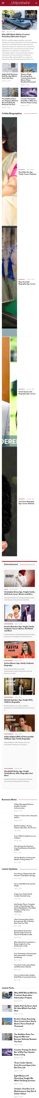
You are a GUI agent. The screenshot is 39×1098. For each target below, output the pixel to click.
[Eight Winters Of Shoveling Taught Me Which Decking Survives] (7, 1078)
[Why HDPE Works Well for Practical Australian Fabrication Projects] (19, 20)
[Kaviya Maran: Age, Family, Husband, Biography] (19, 649)
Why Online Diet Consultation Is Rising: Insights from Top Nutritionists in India (24, 944)
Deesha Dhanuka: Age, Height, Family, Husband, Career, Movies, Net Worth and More (19, 629)
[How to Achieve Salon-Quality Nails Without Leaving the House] (7, 977)
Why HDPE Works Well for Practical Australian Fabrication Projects (25, 995)
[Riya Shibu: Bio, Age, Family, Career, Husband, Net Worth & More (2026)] (9, 172)
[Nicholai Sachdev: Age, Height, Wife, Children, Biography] (19, 686)
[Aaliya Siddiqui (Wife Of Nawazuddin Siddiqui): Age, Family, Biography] (19, 723)
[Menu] (3, 3)
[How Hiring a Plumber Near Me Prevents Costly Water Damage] (7, 876)
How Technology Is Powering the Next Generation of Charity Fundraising (25, 955)
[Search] (36, 3)
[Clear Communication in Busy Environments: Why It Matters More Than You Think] (7, 922)
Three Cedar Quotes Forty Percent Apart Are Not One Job (25, 1065)
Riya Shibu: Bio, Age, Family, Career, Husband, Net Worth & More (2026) (28, 174)
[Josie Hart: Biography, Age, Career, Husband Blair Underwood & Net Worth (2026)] (9, 501)
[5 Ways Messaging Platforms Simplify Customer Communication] (7, 806)
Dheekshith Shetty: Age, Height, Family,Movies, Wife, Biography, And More (18, 773)
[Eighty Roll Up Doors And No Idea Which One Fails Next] (10, 67)
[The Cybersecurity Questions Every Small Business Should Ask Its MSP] (7, 848)
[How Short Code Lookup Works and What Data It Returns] (7, 967)
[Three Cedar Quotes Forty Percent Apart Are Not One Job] (7, 1065)
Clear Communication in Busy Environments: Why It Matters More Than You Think (24, 921)
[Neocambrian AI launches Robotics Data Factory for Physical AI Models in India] (7, 933)
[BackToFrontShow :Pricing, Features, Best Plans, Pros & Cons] (7, 828)
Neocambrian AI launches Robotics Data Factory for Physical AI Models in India (23, 932)
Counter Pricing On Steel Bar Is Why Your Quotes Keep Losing (29, 101)
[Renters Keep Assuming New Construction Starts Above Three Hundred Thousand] (29, 67)
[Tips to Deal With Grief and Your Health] (7, 886)
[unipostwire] (20, 3)
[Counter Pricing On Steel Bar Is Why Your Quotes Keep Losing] (29, 92)
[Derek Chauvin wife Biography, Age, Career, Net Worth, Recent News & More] (9, 392)
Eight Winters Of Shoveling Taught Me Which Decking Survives (24, 1078)
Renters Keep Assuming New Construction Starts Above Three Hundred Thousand (28, 78)
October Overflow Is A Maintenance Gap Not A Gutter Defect (25, 1091)
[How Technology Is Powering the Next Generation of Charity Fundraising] (7, 956)
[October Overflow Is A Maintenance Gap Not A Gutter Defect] (7, 1091)
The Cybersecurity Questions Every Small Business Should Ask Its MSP (24, 848)
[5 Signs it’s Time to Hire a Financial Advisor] (7, 818)
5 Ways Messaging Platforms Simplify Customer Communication (24, 806)
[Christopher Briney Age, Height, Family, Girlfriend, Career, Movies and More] (19, 578)
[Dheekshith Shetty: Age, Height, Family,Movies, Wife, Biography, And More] (19, 757)
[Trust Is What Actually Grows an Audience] (7, 838)
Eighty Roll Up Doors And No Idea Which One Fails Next (10, 76)
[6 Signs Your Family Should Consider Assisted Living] (7, 896)
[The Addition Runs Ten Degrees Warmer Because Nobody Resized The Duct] (10, 92)
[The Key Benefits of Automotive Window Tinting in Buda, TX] (7, 860)
